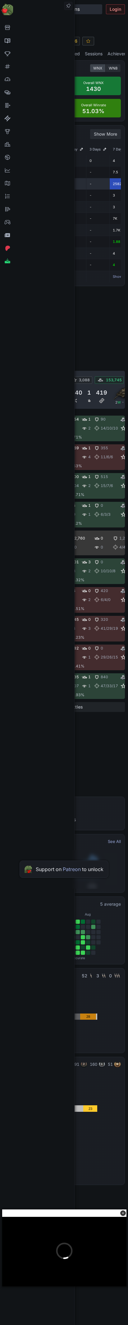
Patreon (72, 869)
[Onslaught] (37, 53)
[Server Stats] (37, 157)
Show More (105, 134)
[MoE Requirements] (37, 118)
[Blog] (37, 235)
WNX (97, 68)
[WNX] (37, 40)
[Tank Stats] (37, 66)
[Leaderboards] (37, 196)
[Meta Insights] (37, 170)
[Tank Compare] (37, 105)
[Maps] (37, 183)
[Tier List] (37, 209)
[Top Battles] (37, 144)
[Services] (37, 27)
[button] (123, 1213)
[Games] (37, 222)
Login (115, 9)
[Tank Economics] (37, 92)
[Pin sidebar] (68, 6)
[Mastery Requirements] (37, 131)
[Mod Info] (37, 261)
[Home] (37, 9)
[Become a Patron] (37, 248)
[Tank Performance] (37, 79)
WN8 (113, 68)
